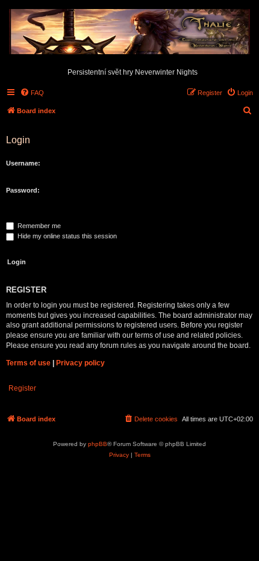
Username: (23, 163)
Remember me (38, 225)
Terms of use (28, 363)
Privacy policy (80, 363)
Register (22, 388)
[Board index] (129, 32)
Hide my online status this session (66, 236)
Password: (23, 190)
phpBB (97, 444)
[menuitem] (32, 92)
